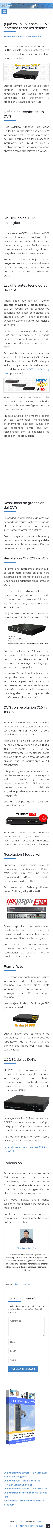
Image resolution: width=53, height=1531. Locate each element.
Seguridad (20, 36)
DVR (28, 1284)
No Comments (34, 36)
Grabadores (9, 36)
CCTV (24, 1284)
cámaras (17, 1284)
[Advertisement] (26, 187)
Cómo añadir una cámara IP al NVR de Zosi (26, 1488)
